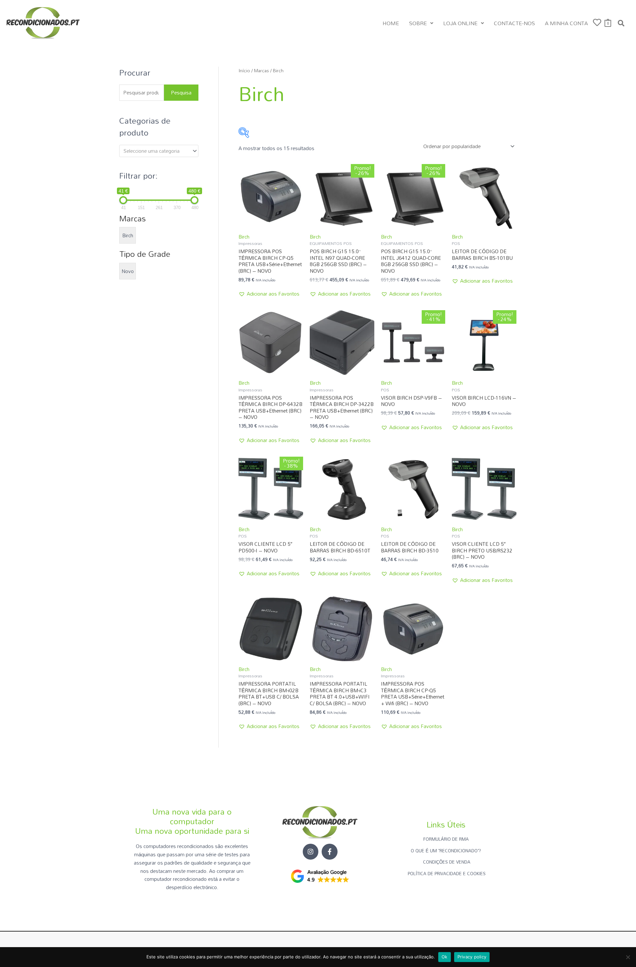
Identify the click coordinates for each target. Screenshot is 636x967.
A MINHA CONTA (566, 23)
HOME (391, 23)
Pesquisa (181, 92)
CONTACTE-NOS (514, 23)
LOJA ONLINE (460, 23)
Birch (243, 237)
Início (244, 70)
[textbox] (156, 150)
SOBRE (418, 23)
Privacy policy (472, 956)
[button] (421, 23)
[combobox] (158, 151)
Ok (445, 956)
